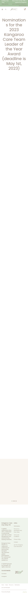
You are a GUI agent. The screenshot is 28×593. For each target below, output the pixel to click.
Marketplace (17, 584)
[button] (2, 9)
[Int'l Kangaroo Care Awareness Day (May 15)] (14, 9)
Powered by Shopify (6, 591)
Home (3, 584)
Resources (11, 584)
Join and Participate (6, 587)
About (6, 584)
